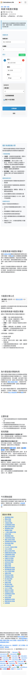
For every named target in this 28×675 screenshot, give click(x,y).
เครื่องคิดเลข (23, 667)
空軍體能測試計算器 (10, 541)
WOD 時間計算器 (9, 571)
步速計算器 (8, 534)
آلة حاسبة (14, 667)
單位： (9, 74)
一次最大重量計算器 (10, 532)
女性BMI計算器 (9, 562)
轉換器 (7, 647)
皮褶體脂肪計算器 (10, 594)
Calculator (15, 656)
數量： (9, 67)
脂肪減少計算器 (9, 590)
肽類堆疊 (7, 603)
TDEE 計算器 (8, 549)
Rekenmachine (4, 667)
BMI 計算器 (8, 521)
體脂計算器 (8, 519)
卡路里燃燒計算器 (10, 538)
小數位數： (7, 88)
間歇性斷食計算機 (10, 601)
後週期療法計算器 (10, 599)
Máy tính (9, 665)
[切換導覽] (25, 2)
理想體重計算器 (9, 517)
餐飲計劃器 (8, 564)
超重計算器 (8, 582)
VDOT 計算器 (8, 588)
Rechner (17, 665)
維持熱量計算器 (9, 560)
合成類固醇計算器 (10, 525)
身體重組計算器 (9, 586)
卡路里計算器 (7, 254)
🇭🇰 (20, 2)
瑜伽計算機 (8, 597)
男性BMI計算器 (9, 575)
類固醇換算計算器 (10, 567)
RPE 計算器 (8, 581)
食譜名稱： (5, 38)
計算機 (5, 669)
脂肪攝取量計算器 (10, 569)
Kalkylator (21, 663)
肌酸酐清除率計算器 (10, 553)
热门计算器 (22, 645)
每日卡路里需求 (12, 392)
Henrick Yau (9, 12)
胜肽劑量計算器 (9, 543)
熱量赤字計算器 (9, 558)
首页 (2, 6)
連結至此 (12, 16)
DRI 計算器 (8, 545)
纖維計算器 (8, 566)
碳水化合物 (19, 299)
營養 (12, 256)
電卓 (12, 669)
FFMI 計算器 (8, 595)
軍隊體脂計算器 (9, 528)
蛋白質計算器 (8, 584)
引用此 (4, 16)
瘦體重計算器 (8, 530)
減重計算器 (8, 573)
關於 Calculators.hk (5, 645)
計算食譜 (14, 108)
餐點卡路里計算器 (12, 382)
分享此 (21, 16)
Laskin (2, 665)
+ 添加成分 (22, 55)
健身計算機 (21, 636)
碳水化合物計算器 (10, 551)
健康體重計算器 (9, 536)
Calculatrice (15, 659)
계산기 (19, 669)
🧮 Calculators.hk (7, 2)
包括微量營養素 (9, 95)
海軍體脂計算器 (9, 577)
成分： (9, 59)
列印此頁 (4, 14)
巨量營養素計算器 (10, 554)
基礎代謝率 (13, 448)
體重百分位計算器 (10, 556)
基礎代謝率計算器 (10, 526)
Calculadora (13, 654)
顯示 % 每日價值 (9, 99)
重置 (14, 113)
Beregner (15, 652)
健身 (8, 6)
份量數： (4, 46)
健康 (5, 6)
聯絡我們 (15, 645)
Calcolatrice (3, 654)
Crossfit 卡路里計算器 (11, 547)
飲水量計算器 (8, 579)
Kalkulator (11, 661)
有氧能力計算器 (9, 592)
